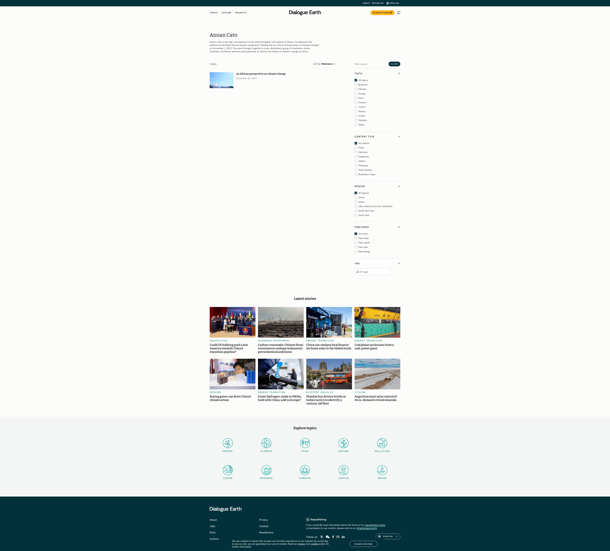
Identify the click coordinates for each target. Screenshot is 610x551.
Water (382, 478)
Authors (214, 539)
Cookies (263, 526)
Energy (228, 451)
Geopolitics (219, 340)
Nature (344, 451)
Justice (343, 478)
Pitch (213, 532)
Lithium (360, 392)
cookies (315, 543)
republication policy (375, 525)
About (366, 3)
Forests (305, 478)
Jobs (212, 526)
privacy (301, 543)
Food (305, 451)
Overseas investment (274, 340)
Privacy (263, 519)
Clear (394, 64)
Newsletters (381, 12)
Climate (266, 451)
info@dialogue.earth (366, 528)
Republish (378, 3)
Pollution (382, 451)
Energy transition (320, 340)
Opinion (215, 392)
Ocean (227, 478)
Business (266, 478)
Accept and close (363, 543)
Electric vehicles (319, 392)
